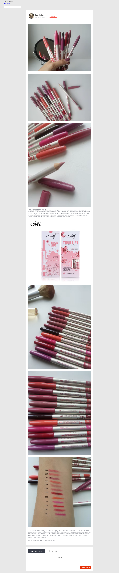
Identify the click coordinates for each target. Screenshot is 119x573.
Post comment (85, 567)
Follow (53, 16)
